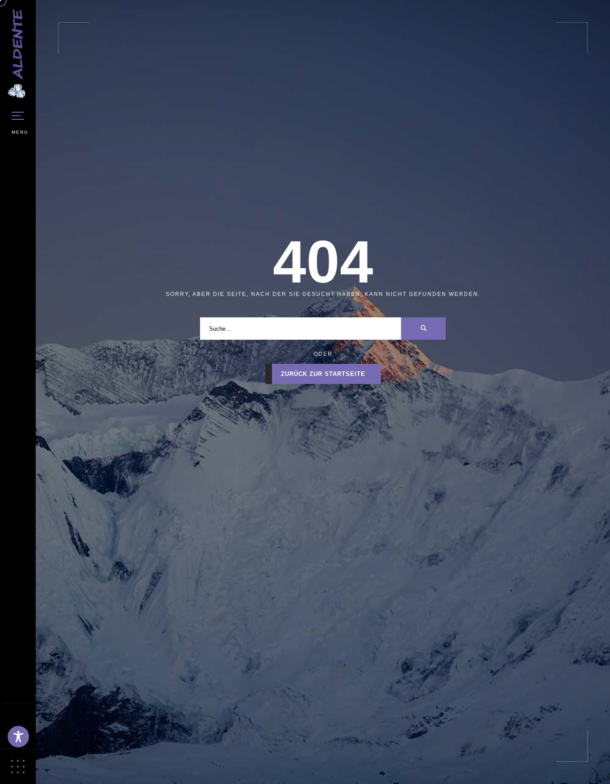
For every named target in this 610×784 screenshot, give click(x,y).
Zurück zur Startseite (323, 374)
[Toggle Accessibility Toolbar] (18, 736)
